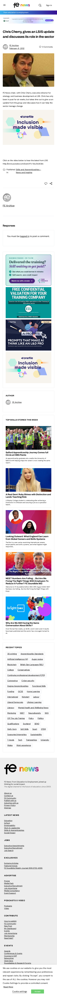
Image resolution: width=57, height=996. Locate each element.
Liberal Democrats (15, 702)
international (12, 697)
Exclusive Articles (11, 863)
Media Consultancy (12, 890)
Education (8, 820)
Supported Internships (17, 734)
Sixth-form (12, 729)
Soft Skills (24, 729)
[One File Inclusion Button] (28, 143)
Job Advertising (10, 888)
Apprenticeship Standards (32, 654)
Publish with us (10, 800)
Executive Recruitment (13, 848)
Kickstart (25, 697)
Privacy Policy (10, 805)
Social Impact (9, 833)
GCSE (20, 691)
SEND (36, 723)
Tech (20, 740)
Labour (36, 697)
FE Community (10, 798)
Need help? (8, 938)
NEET (22, 713)
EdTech (7, 823)
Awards (7, 951)
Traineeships (31, 740)
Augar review (37, 659)
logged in (24, 236)
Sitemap (7, 808)
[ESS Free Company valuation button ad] (28, 302)
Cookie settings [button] (19, 991)
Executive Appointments (14, 845)
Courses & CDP (10, 956)
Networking (9, 958)
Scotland (27, 723)
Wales (10, 745)
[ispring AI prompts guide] (28, 335)
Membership (9, 936)
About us (8, 793)
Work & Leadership (12, 828)
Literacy (10, 707)
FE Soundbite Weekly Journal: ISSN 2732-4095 (23, 868)
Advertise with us (11, 803)
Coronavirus (12, 680)
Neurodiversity (34, 713)
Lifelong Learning (34, 702)
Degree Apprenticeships (17, 686)
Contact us (8, 795)
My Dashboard (10, 928)
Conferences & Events (13, 953)
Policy (31, 718)
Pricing (7, 881)
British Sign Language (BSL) (32, 664)
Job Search (8, 850)
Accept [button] (38, 991)
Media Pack (9, 883)
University (45, 740)
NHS (47, 713)
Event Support (10, 893)
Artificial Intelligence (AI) (17, 659)
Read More (8, 987)
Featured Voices (10, 866)
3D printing (12, 654)
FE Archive (14, 45)
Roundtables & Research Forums (17, 963)
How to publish (10, 921)
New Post (8, 926)
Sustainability (36, 734)
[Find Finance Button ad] (28, 270)
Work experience (23, 745)
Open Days (8, 961)
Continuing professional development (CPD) (26, 675)
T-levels (10, 740)
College (10, 670)
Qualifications (13, 723)
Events (7, 931)
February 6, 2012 (16, 48)
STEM (43, 729)
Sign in (49, 5)
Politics (41, 718)
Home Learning (33, 691)
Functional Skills (39, 686)
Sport (34, 729)
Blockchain (11, 664)
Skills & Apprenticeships (14, 830)
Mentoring (11, 713)
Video (6, 908)
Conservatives (24, 670)
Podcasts (8, 906)
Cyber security (27, 680)
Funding (10, 691)
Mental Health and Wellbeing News (33, 707)
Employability (9, 825)
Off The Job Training (16, 718)
